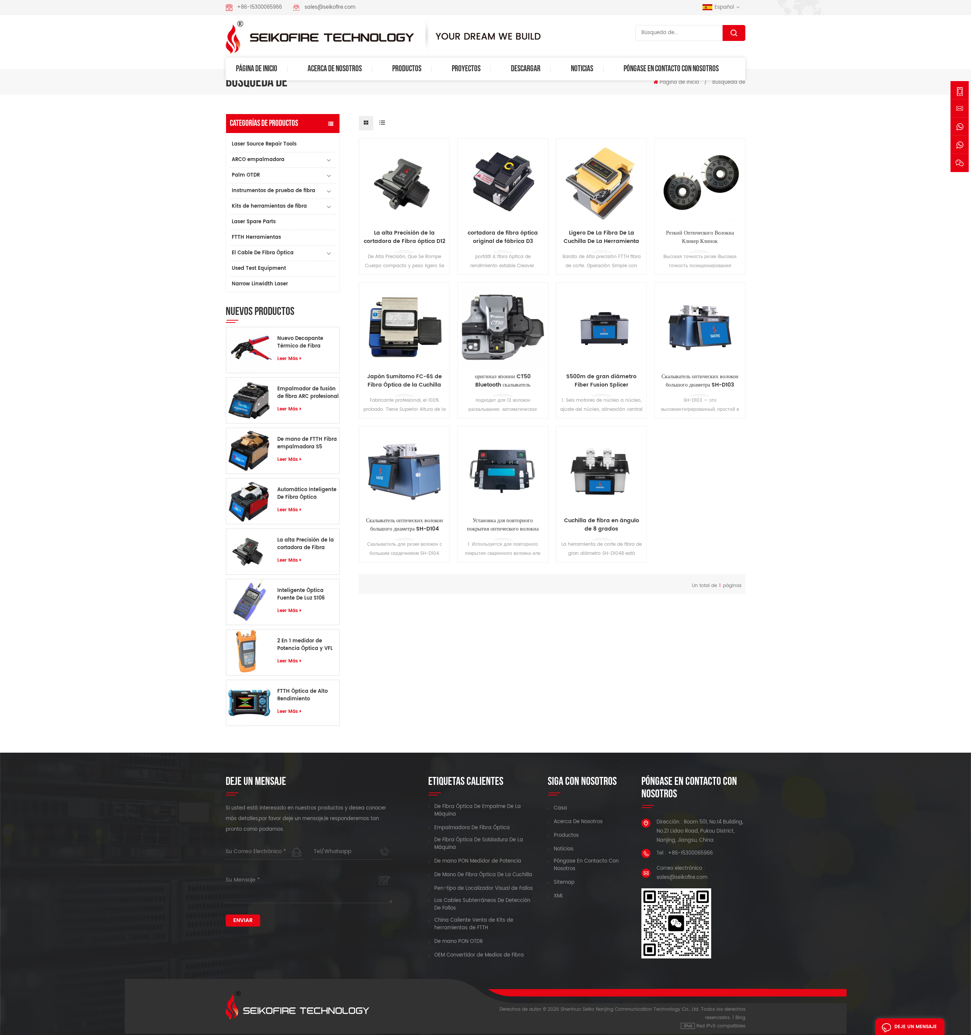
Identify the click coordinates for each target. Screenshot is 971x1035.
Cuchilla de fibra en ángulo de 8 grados (601, 525)
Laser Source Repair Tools (264, 144)
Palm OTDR (246, 175)
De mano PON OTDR (458, 942)
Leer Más (287, 358)
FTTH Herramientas (256, 237)
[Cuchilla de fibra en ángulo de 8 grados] (601, 471)
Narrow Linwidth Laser (260, 284)
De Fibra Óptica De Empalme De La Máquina (477, 810)
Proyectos (466, 69)
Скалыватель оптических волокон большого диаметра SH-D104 (404, 525)
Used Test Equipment (259, 268)
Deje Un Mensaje (915, 1026)
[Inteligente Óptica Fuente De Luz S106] (249, 602)
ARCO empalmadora (258, 160)
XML (558, 896)
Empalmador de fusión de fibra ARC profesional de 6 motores (308, 393)
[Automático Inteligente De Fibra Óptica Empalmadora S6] (249, 501)
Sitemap (564, 882)
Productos (406, 69)
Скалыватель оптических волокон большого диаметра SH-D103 (699, 381)
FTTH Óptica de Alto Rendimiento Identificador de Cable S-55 (306, 695)
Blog (740, 1017)
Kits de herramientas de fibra (269, 206)
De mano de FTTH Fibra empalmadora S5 (307, 443)
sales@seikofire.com (330, 7)
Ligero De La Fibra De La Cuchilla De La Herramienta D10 (601, 237)
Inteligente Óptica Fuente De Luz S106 (301, 594)
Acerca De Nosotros (335, 69)
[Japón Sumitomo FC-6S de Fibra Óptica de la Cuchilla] (404, 328)
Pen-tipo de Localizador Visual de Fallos (483, 889)
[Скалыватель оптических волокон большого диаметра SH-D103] (699, 328)
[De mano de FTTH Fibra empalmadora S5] (249, 451)
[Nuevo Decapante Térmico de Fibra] (249, 350)
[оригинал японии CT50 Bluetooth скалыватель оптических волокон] (503, 328)
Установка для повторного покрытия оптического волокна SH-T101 (503, 525)
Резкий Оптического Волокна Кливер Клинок (700, 237)
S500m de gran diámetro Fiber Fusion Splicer (601, 381)
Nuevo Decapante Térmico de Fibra (300, 342)
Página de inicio (256, 69)
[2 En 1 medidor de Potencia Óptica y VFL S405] (249, 652)
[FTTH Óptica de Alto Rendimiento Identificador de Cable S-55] (249, 703)
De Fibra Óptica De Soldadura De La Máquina (478, 844)
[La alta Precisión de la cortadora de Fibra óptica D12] (249, 552)
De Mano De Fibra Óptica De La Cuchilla (483, 875)
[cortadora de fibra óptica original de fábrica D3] (503, 183)
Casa (560, 808)
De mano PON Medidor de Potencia (477, 861)
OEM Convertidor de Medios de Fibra (479, 955)
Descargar (525, 69)
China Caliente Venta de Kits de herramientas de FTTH (473, 924)
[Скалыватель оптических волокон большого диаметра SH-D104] (404, 471)
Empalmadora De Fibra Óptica (472, 828)
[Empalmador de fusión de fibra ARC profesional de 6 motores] (249, 400)
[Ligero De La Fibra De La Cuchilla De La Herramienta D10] (601, 183)
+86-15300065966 (259, 7)
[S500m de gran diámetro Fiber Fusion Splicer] (601, 328)
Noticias (582, 69)
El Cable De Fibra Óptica (263, 253)
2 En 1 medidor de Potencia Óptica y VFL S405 (305, 645)
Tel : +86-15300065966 (685, 853)
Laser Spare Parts (254, 222)
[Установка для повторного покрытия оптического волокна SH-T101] (503, 471)
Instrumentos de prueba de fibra (273, 191)
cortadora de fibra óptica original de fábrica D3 (503, 237)
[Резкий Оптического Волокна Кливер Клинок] (699, 183)
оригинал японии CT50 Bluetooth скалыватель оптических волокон (503, 381)
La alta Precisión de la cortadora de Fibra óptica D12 (305, 544)
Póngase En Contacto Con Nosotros (671, 69)
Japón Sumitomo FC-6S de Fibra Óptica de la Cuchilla (404, 381)
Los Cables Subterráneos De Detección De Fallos (482, 904)
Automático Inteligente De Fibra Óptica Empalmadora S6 (306, 493)
